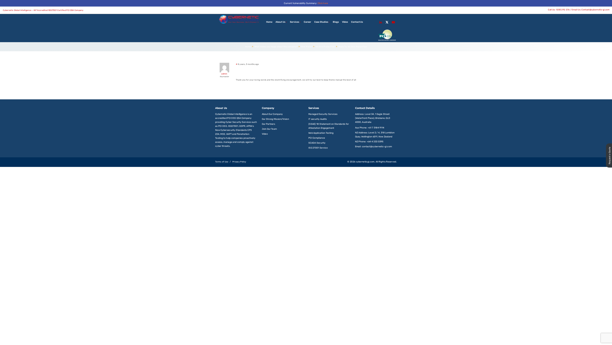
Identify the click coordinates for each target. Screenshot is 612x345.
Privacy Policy (239, 162)
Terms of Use (221, 162)
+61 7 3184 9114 (376, 127)
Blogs (336, 22)
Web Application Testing (320, 133)
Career (307, 22)
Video (345, 22)
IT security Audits (317, 119)
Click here (323, 3)
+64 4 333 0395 (375, 141)
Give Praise (306, 47)
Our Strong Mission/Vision (275, 119)
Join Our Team (269, 129)
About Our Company (272, 114)
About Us (280, 22)
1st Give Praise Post (325, 47)
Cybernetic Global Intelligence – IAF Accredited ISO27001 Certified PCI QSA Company (42, 10)
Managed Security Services (323, 114)
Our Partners (268, 124)
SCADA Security (317, 143)
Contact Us (357, 22)
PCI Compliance (316, 138)
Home (269, 22)
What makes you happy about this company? (276, 47)
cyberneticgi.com (365, 161)
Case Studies (321, 22)
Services (294, 22)
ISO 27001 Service (318, 147)
